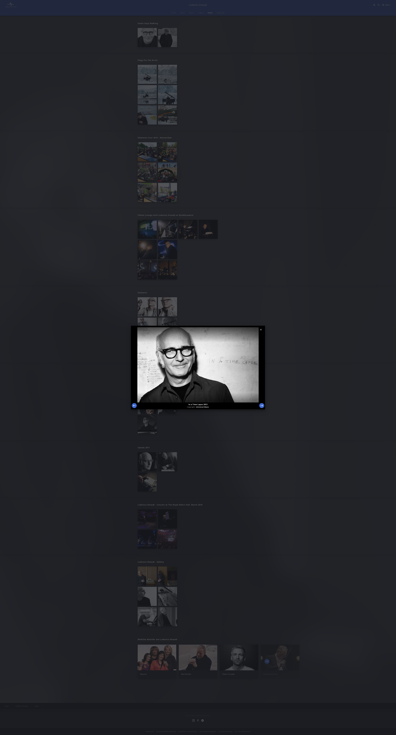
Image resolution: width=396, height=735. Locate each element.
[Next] (261, 405)
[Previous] (134, 405)
